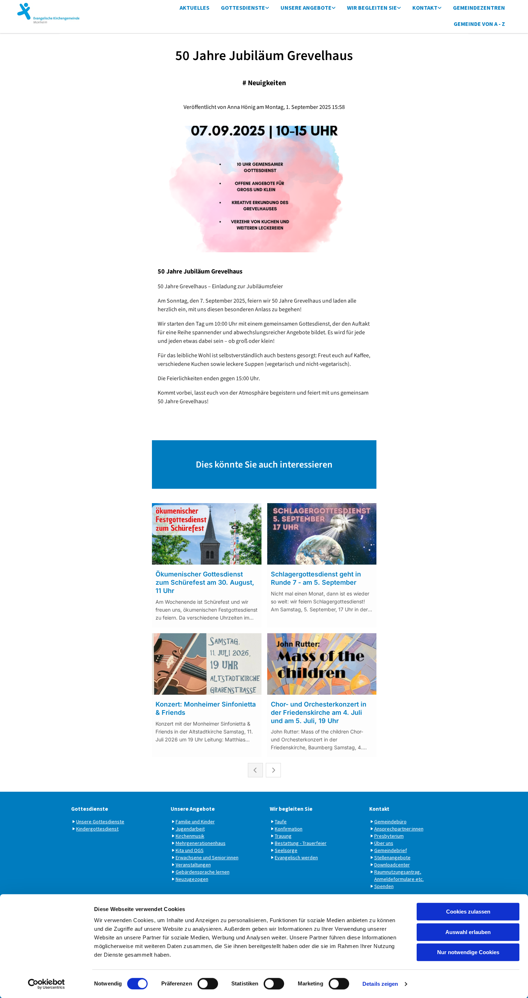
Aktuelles (194, 7)
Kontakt (424, 7)
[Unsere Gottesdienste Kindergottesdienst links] (267, 8)
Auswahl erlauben (468, 932)
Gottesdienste (243, 7)
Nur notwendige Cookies (468, 952)
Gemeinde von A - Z (479, 23)
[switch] (208, 983)
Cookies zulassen (468, 912)
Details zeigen (380, 984)
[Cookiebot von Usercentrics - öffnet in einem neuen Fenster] (46, 984)
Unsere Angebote (306, 7)
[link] (245, 8)
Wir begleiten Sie (372, 7)
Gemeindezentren (479, 7)
